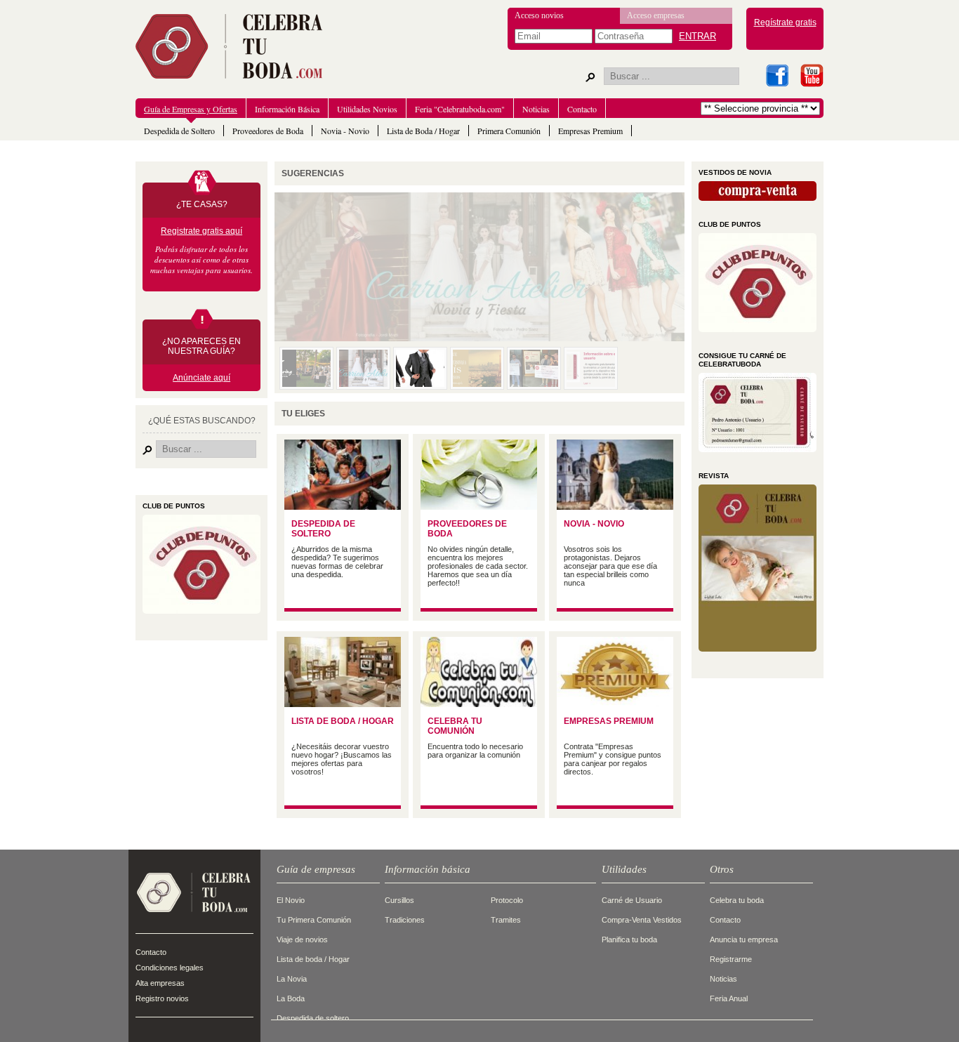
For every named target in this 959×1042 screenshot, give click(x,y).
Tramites (506, 920)
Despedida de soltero (313, 1018)
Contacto (582, 108)
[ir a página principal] (193, 918)
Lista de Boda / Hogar (423, 130)
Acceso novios (539, 15)
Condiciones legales (169, 967)
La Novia (292, 979)
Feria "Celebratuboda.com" (460, 108)
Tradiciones (405, 920)
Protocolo (507, 900)
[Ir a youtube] (812, 75)
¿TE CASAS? (201, 204)
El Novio (291, 900)
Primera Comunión (509, 130)
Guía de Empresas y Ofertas (190, 108)
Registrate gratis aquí (201, 231)
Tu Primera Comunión (314, 920)
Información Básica (287, 108)
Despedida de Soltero (179, 130)
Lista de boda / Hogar (313, 959)
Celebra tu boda (737, 900)
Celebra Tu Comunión (455, 726)
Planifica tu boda (629, 939)
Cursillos (399, 900)
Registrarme (731, 959)
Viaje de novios (302, 939)
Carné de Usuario (632, 900)
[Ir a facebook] (776, 75)
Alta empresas (160, 983)
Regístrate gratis (785, 22)
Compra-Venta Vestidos (642, 920)
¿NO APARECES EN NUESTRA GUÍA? (201, 346)
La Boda (291, 998)
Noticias (536, 108)
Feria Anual (729, 998)
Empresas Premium (590, 130)
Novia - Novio (345, 130)
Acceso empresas (655, 15)
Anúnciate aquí (201, 378)
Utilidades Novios (367, 108)
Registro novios (162, 998)
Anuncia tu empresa (744, 939)
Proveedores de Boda (267, 130)
